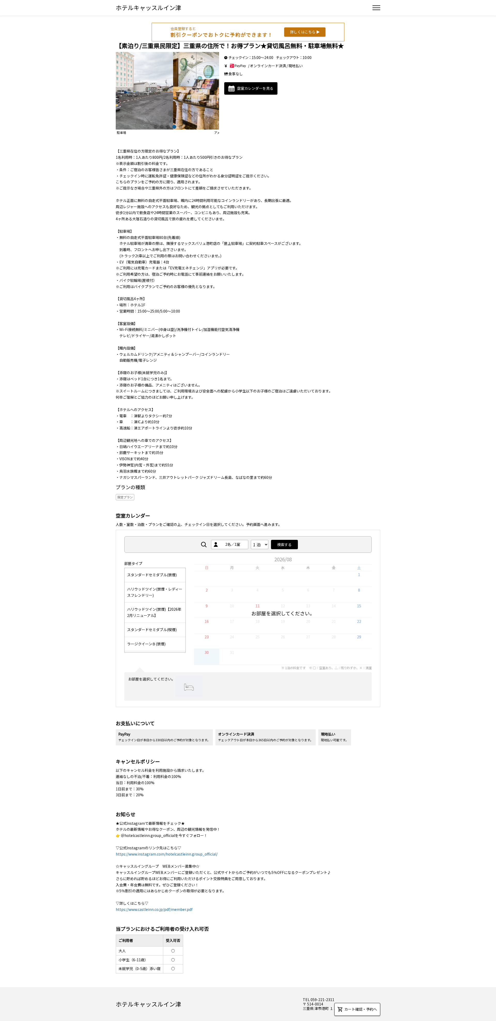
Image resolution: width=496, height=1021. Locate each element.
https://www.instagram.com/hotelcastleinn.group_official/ (167, 854)
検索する (284, 544)
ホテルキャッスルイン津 (148, 7)
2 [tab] (161, 126)
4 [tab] (173, 126)
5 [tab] (179, 126)
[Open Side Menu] (376, 8)
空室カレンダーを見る (255, 88)
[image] (167, 91)
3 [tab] (167, 126)
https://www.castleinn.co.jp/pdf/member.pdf (154, 909)
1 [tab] (155, 126)
